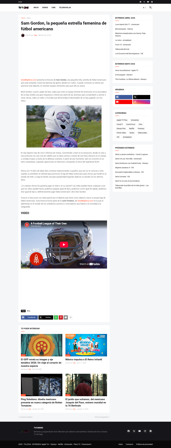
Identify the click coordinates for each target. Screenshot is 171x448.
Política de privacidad (144, 444)
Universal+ (68, 444)
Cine (53, 7)
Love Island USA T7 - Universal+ (127, 24)
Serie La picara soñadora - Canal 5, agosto (131, 154)
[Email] (66, 317)
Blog (29, 18)
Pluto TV (77, 444)
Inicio (20, 2)
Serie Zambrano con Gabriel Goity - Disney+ (131, 163)
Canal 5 (120, 124)
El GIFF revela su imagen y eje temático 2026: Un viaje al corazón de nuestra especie (41, 362)
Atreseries (135, 120)
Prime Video (121, 133)
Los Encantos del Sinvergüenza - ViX (129, 54)
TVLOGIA (27, 444)
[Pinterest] (61, 317)
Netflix (131, 129)
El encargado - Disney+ (124, 75)
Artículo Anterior (26, 417)
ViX (118, 137)
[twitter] (144, 2)
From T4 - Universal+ (123, 45)
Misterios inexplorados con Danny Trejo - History (130, 34)
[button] (144, 7)
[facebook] (140, 2)
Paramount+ (87, 444)
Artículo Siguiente (101, 417)
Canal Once (130, 124)
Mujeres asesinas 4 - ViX (124, 168)
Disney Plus (121, 129)
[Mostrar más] (70, 317)
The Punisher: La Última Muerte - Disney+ (131, 79)
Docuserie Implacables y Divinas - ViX (129, 172)
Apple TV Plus (122, 120)
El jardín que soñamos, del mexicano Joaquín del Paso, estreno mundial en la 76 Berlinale (85, 402)
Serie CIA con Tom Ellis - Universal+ (128, 159)
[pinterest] (152, 2)
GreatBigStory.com (29, 80)
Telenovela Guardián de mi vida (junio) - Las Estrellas (132, 186)
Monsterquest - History (124, 29)
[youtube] (148, 2)
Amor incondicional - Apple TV (126, 70)
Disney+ (54, 444)
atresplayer (127, 137)
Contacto (129, 444)
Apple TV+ (45, 444)
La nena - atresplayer (123, 40)
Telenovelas (65, 7)
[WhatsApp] (56, 317)
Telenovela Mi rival (122, 49)
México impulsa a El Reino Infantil (83, 359)
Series (45, 7)
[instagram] (141, 102)
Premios (141, 129)
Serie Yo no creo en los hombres (127, 181)
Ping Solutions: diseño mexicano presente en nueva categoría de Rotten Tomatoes (41, 402)
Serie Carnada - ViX (122, 177)
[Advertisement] (64, 57)
